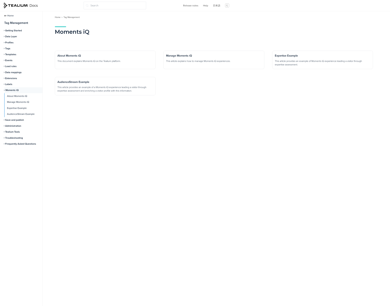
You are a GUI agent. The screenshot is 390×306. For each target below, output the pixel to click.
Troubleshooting (14, 137)
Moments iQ (12, 90)
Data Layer (11, 36)
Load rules (11, 66)
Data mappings (13, 72)
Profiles (9, 42)
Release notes (190, 5)
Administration (13, 125)
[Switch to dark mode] (227, 5)
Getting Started (13, 30)
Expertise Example (17, 108)
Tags (7, 48)
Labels (8, 84)
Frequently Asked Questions (20, 143)
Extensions (11, 78)
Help (205, 5)
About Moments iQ (17, 96)
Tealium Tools (12, 131)
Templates (10, 54)
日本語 (216, 5)
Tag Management (72, 17)
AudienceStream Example (21, 114)
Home (10, 15)
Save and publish (14, 120)
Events (8, 60)
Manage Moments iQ (18, 102)
